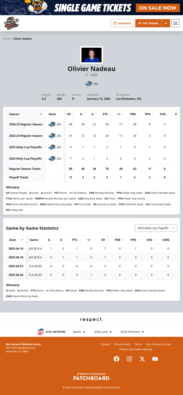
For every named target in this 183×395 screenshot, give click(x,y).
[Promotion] (91, 7)
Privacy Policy (122, 344)
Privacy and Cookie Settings (135, 349)
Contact (105, 344)
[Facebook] (117, 359)
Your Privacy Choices (158, 344)
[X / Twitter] (142, 359)
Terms (138, 344)
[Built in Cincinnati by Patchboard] (91, 376)
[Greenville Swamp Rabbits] (11, 23)
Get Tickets (150, 23)
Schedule (124, 23)
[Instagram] (129, 359)
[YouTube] (155, 359)
